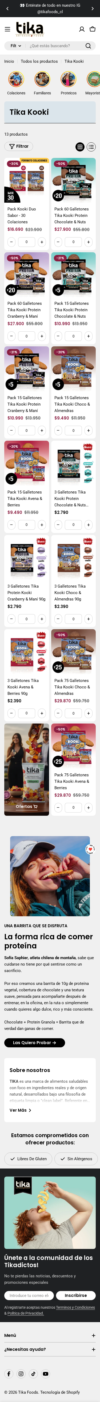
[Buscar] (88, 46)
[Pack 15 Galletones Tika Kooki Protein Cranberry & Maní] (26, 368)
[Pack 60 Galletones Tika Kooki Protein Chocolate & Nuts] (73, 180)
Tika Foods (28, 1392)
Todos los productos (39, 61)
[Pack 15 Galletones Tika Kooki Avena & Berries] (26, 463)
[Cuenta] (82, 29)
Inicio (9, 61)
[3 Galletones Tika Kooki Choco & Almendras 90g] (73, 557)
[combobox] (50, 45)
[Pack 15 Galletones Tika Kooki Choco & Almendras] (73, 368)
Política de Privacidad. (25, 1313)
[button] (7, 8)
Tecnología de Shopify (60, 1392)
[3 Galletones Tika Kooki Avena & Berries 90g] (26, 651)
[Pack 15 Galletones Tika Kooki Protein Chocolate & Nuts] (73, 274)
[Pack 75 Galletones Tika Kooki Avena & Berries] (73, 746)
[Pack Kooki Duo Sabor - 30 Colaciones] (26, 180)
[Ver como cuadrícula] (80, 146)
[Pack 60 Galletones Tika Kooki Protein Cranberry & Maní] (26, 274)
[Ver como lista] (91, 146)
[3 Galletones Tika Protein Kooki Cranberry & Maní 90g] (26, 557)
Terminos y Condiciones (75, 1307)
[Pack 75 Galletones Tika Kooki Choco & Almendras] (73, 651)
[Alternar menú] (7, 29)
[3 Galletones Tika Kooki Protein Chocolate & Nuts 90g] (73, 463)
